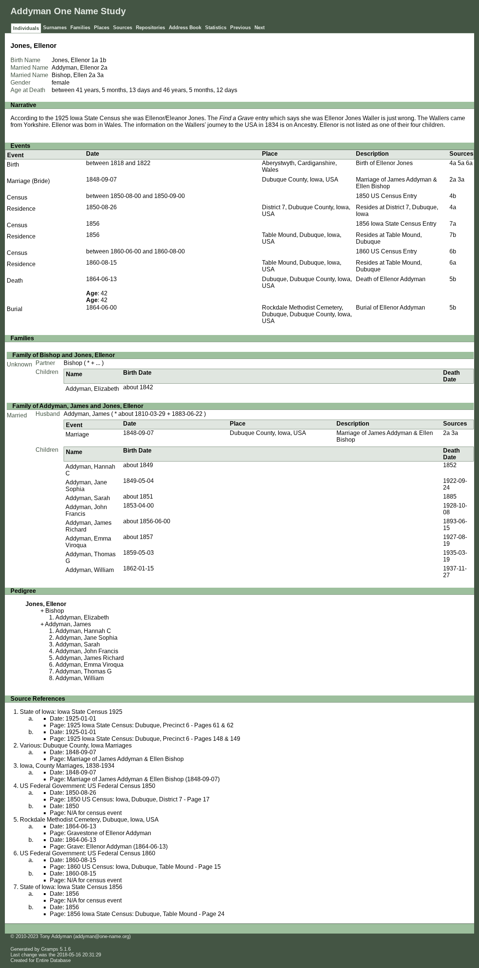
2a (104, 67)
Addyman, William (89, 570)
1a (94, 60)
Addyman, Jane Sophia (86, 637)
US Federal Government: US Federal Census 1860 (87, 853)
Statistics (215, 27)
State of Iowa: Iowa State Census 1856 (71, 887)
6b (452, 251)
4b (452, 196)
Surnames (55, 27)
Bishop (73, 363)
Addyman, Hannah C (83, 631)
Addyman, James (87, 414)
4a (452, 163)
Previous (240, 27)
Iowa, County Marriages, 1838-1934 (67, 765)
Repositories (150, 27)
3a (100, 75)
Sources (122, 27)
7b (452, 235)
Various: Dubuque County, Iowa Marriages (76, 745)
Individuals (26, 28)
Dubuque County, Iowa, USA (300, 179)
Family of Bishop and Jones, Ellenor (63, 355)
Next (259, 27)
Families (80, 27)
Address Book (185, 27)
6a (469, 163)
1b (103, 60)
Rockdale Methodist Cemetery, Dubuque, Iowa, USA (89, 819)
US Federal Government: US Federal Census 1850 (87, 786)
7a (452, 223)
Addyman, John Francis (86, 651)
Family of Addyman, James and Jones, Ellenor (77, 406)
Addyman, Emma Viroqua (89, 664)
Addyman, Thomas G (83, 671)
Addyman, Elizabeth (92, 389)
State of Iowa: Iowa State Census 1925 (71, 712)
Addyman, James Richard (89, 658)
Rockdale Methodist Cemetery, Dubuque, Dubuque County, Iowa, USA (307, 314)
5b (452, 279)
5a (461, 163)
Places (101, 27)
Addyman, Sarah (87, 498)
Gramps (49, 949)
